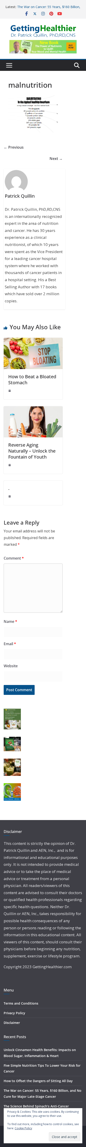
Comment (14, 558)
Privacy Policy (14, 1013)
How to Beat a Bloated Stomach (32, 379)
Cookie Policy (23, 1128)
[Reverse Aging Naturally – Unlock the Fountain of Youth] (33, 409)
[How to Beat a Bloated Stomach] (33, 341)
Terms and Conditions (21, 1003)
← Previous (14, 147)
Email (10, 643)
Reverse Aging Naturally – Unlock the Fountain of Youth (31, 451)
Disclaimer (12, 1022)
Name (10, 621)
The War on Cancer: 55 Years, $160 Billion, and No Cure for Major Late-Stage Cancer (48, 9)
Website (11, 665)
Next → (56, 158)
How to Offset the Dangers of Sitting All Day (38, 1081)
